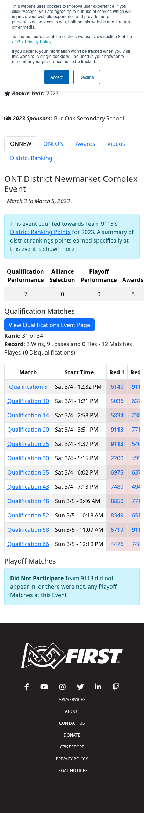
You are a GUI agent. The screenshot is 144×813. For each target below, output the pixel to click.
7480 (117, 487)
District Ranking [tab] (31, 158)
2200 (117, 458)
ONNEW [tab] (20, 144)
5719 (117, 530)
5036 (117, 401)
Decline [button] (86, 77)
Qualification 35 (28, 472)
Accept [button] (56, 77)
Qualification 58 (28, 530)
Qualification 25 (28, 444)
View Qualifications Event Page (49, 325)
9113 (117, 429)
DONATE (72, 735)
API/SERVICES (72, 699)
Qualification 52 (28, 515)
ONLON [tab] (53, 144)
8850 (117, 501)
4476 (117, 544)
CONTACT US (72, 723)
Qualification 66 (28, 544)
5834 (117, 415)
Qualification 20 (28, 429)
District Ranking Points (40, 232)
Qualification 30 (28, 458)
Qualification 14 (28, 415)
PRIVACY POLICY (72, 759)
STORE (72, 747)
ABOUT (72, 711)
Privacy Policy (31, 41)
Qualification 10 (28, 401)
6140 (117, 386)
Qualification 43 (28, 487)
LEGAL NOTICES (72, 771)
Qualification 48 (28, 501)
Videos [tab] (116, 144)
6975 (117, 472)
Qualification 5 (28, 386)
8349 (117, 515)
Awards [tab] (85, 144)
